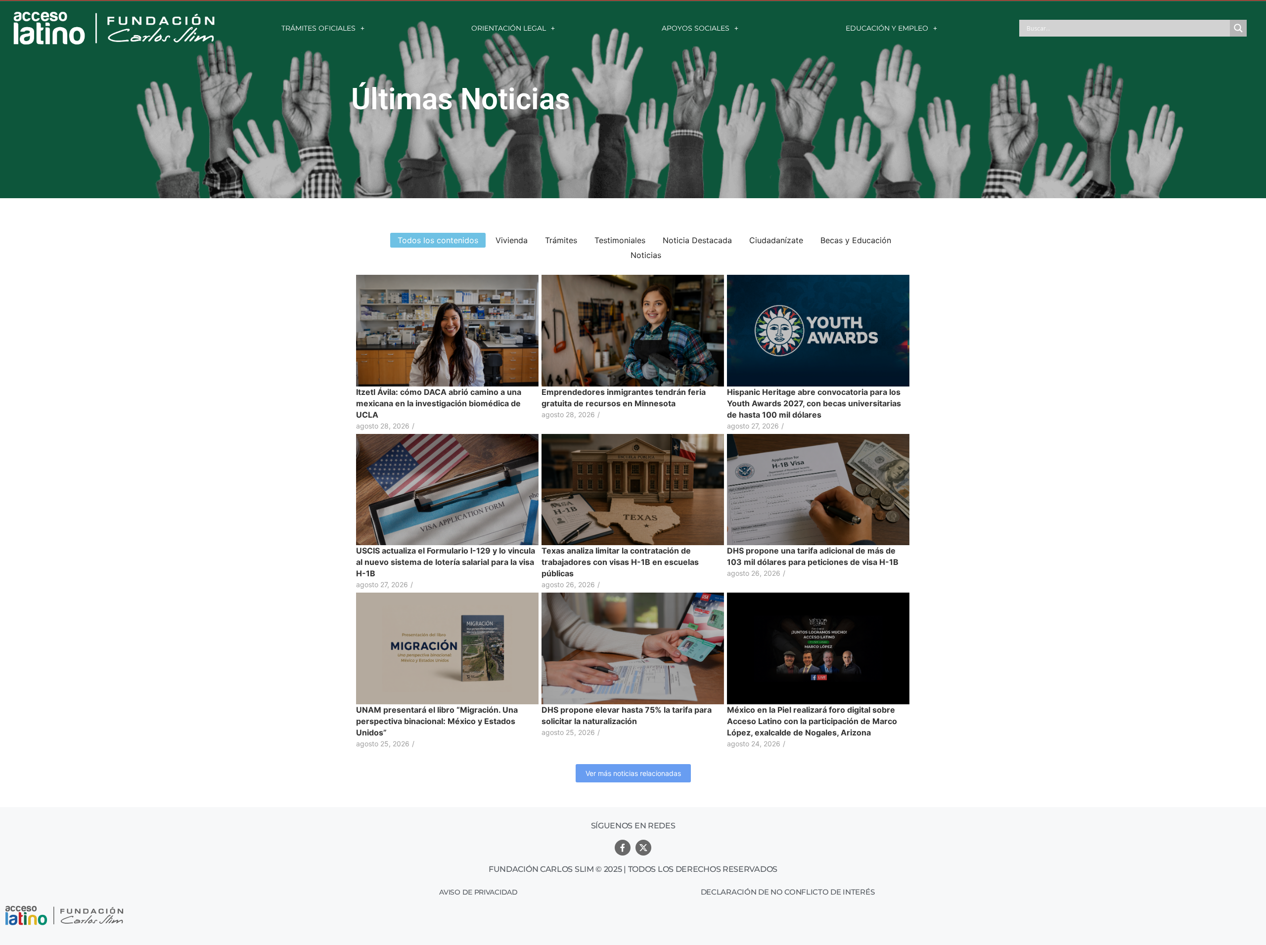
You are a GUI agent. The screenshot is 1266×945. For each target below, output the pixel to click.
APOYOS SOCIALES (695, 28)
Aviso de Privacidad (478, 892)
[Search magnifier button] (1238, 28)
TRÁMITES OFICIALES (318, 28)
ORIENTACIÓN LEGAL (508, 28)
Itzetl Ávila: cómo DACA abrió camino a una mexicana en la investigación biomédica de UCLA (438, 403)
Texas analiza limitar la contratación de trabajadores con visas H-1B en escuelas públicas (620, 562)
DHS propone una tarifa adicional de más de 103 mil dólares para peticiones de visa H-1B (813, 556)
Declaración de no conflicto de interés (788, 892)
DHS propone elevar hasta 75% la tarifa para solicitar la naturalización (627, 715)
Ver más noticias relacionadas (633, 773)
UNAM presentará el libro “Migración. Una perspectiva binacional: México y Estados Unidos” (437, 721)
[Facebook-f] (623, 848)
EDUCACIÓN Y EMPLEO (887, 28)
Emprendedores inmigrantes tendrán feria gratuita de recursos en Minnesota (624, 397)
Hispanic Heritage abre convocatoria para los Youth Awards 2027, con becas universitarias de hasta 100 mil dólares (814, 403)
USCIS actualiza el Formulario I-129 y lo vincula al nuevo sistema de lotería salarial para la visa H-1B (445, 562)
